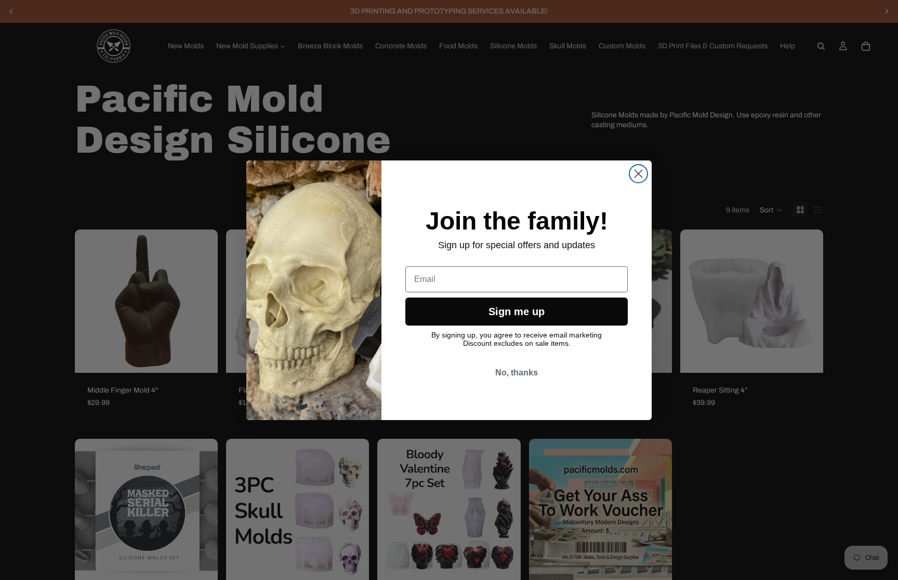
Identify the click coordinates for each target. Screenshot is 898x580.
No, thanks (516, 372)
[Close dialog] (638, 174)
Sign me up (516, 311)
